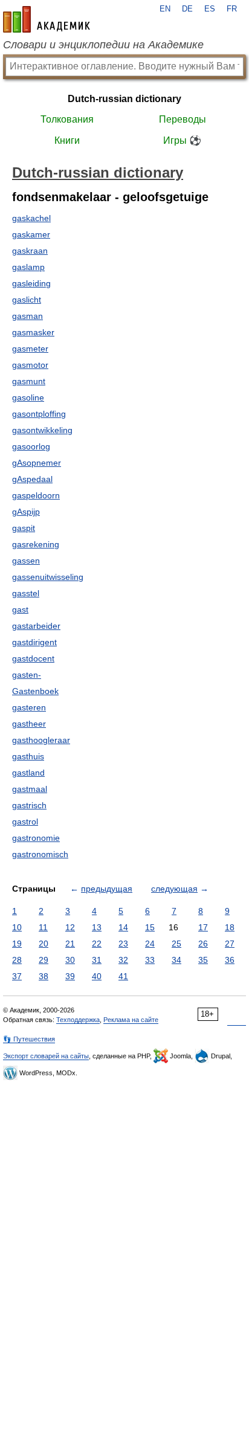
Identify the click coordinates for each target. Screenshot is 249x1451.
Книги (67, 140)
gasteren (29, 707)
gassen (26, 560)
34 (176, 960)
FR (232, 9)
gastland (28, 772)
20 (43, 943)
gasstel (25, 593)
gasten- (26, 675)
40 (97, 976)
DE (187, 9)
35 (203, 960)
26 (203, 943)
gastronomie (36, 838)
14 (123, 927)
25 (176, 943)
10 (17, 927)
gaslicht (26, 299)
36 (229, 960)
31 (97, 960)
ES (209, 9)
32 (123, 960)
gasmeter (30, 348)
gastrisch (29, 805)
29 (43, 960)
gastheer (29, 724)
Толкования (67, 119)
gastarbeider (36, 626)
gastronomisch (40, 854)
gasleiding (31, 283)
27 (229, 943)
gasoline (28, 397)
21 (70, 943)
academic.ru (46, 19)
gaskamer (31, 234)
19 (17, 943)
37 (17, 976)
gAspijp (26, 511)
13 (97, 927)
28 (17, 960)
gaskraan (30, 251)
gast (20, 609)
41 (123, 976)
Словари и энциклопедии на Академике (103, 45)
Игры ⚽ (182, 140)
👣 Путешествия (29, 1039)
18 (229, 927)
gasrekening (35, 544)
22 (97, 943)
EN (165, 9)
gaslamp (28, 267)
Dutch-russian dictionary (124, 99)
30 (70, 960)
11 (43, 927)
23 (123, 943)
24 (150, 943)
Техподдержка (78, 1019)
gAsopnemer (36, 463)
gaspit (23, 528)
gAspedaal (32, 479)
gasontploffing (39, 414)
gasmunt (28, 381)
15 (150, 927)
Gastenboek (35, 691)
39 (70, 976)
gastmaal (29, 789)
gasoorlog (31, 446)
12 (70, 927)
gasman (27, 316)
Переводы (182, 119)
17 (203, 927)
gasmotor (30, 365)
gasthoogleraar (41, 740)
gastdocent (33, 658)
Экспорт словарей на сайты (46, 1056)
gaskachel (31, 218)
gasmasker (33, 332)
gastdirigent (34, 642)
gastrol (25, 821)
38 (43, 976)
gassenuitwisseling (47, 577)
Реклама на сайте (130, 1019)
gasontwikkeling (42, 430)
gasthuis (28, 756)
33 (150, 960)
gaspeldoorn (36, 495)
